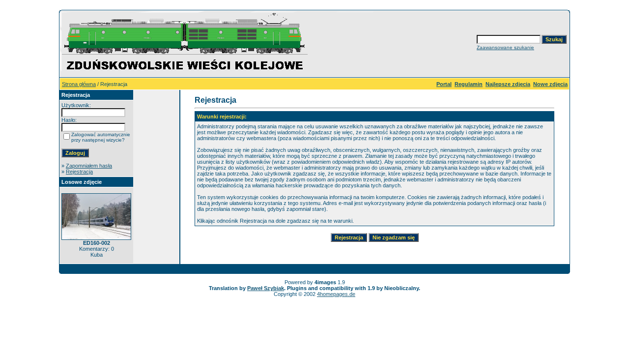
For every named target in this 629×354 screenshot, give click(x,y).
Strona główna (79, 84)
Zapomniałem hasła (89, 166)
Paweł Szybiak (265, 288)
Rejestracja (79, 172)
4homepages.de (336, 294)
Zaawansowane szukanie (505, 47)
